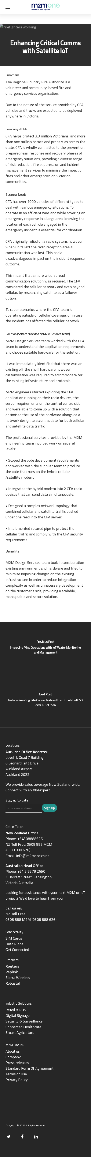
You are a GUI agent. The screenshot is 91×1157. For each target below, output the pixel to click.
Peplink (12, 972)
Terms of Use (16, 1074)
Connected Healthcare (23, 1027)
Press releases (17, 1062)
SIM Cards (14, 938)
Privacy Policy (17, 1079)
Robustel (13, 983)
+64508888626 (30, 838)
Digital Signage (18, 1015)
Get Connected (17, 949)
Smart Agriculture (20, 1032)
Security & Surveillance (24, 1021)
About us (13, 1051)
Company (13, 1057)
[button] (8, 7)
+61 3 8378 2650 (31, 871)
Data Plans (14, 944)
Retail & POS (16, 1010)
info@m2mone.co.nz (32, 856)
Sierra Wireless (18, 977)
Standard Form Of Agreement (30, 1068)
